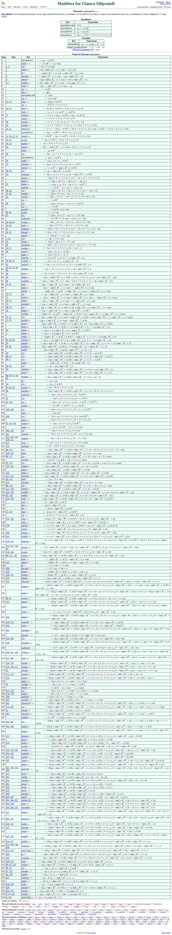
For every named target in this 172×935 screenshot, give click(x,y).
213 (12, 824)
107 (16, 437)
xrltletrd (25, 269)
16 (10, 136)
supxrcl (25, 168)
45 (7, 212)
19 (7, 122)
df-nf (90, 917)
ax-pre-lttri (39, 914)
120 (11, 466)
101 (7, 437)
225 (10, 871)
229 (12, 884)
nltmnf (24, 235)
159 (7, 663)
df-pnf (97, 924)
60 (10, 261)
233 (9, 897)
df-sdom (80, 924)
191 (7, 768)
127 (7, 489)
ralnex (24, 881)
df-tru (68, 917)
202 (7, 780)
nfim (23, 108)
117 (10, 456)
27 (7, 284)
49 (13, 222)
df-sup (89, 924)
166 (7, 643)
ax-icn (41, 912)
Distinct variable (74, 47)
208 (12, 807)
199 (7, 770)
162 (7, 625)
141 (7, 536)
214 (7, 841)
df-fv (160, 921)
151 (12, 575)
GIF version (167, 7)
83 (10, 340)
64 (7, 273)
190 (16, 845)
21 (10, 129)
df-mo (106, 917)
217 (12, 841)
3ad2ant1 (25, 174)
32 (10, 268)
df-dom (70, 924)
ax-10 (101, 910)
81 (7, 346)
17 (7, 115)
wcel (87, 904)
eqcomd (25, 76)
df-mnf (106, 924)
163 (7, 630)
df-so (35, 921)
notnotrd (25, 304)
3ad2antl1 (26, 245)
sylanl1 (25, 598)
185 (7, 714)
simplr (24, 607)
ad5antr (25, 670)
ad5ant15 (25, 581)
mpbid (24, 495)
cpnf (66, 906)
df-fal (75, 917)
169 (12, 658)
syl (23, 66)
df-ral (4, 919)
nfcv (23, 92)
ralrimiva (25, 877)
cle (104, 906)
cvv (120, 904)
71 (7, 297)
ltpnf (23, 559)
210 (16, 807)
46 (10, 212)
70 (10, 294)
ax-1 (33, 910)
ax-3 (44, 910)
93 (7, 369)
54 (9, 239)
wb (46, 904)
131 (10, 555)
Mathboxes (33, 7)
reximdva (25, 858)
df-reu (29, 919)
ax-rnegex (6, 914)
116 (11, 453)
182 (7, 703)
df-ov (11, 924)
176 (7, 694)
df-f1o (152, 921)
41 (7, 197)
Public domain (91, 933)
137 (12, 546)
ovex (24, 502)
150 (7, 571)
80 (7, 864)
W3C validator (166, 933)
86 (10, 346)
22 (13, 136)
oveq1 (24, 612)
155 (7, 845)
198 (12, 768)
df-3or (51, 917)
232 (13, 894)
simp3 (24, 420)
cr (31, 906)
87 (10, 864)
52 (10, 232)
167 (12, 652)
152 (7, 578)
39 (10, 190)
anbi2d (24, 115)
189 (12, 845)
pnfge (24, 63)
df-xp (43, 921)
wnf (78, 904)
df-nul (99, 919)
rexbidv (25, 125)
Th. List (25, 7)
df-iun (154, 919)
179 (12, 694)
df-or (43, 917)
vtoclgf (24, 136)
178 (12, 691)
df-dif (69, 919)
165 (12, 638)
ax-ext (125, 910)
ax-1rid (163, 912)
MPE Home (17, 7)
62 (7, 264)
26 (7, 147)
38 (7, 190)
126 (10, 485)
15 (10, 108)
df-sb (98, 917)
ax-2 (39, 910)
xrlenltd (25, 871)
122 (7, 473)
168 (16, 652)
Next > (168, 2)
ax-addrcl (62, 912)
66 (7, 281)
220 (7, 854)
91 (13, 376)
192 (7, 750)
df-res (90, 921)
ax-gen (50, 910)
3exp (24, 273)
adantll (24, 578)
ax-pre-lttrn (52, 914)
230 (7, 887)
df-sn (122, 919)
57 (10, 248)
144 (12, 552)
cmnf (77, 906)
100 (7, 453)
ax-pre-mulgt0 (79, 914)
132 (7, 552)
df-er (54, 924)
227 (7, 877)
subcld (24, 797)
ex (23, 854)
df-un (77, 919)
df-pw (115, 919)
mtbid (24, 301)
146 (7, 861)
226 (10, 874)
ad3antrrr (25, 630)
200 (7, 824)
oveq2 (24, 118)
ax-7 (79, 910)
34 (7, 174)
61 (13, 261)
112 (11, 440)
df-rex (12, 919)
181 (7, 700)
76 (7, 317)
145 (15, 555)
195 (7, 757)
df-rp (159, 924)
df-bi (30, 917)
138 (7, 525)
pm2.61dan (26, 850)
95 (7, 378)
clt (95, 906)
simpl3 (24, 178)
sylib (24, 884)
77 (10, 317)
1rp (23, 89)
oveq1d (25, 197)
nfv (23, 98)
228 (7, 884)
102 (10, 402)
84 (13, 340)
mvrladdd (26, 807)
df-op (137, 919)
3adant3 (25, 164)
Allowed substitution (81, 49)
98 (10, 387)
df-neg (150, 924)
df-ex (83, 917)
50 (10, 225)
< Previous (160, 2)
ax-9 (93, 910)
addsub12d (26, 800)
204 (12, 800)
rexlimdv (25, 281)
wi (40, 904)
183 (12, 707)
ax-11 (109, 910)
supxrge (24, 929)
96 (7, 456)
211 (7, 812)
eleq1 (24, 112)
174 (7, 678)
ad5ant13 (25, 714)
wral (104, 904)
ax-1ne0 (153, 912)
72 (10, 301)
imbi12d (25, 129)
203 (7, 819)
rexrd (24, 625)
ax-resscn (21, 912)
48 (10, 222)
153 (7, 581)
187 (12, 722)
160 (7, 617)
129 (10, 495)
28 (7, 154)
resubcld (25, 476)
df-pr (130, 919)
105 (12, 437)
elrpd (24, 498)
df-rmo (20, 919)
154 (7, 850)
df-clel (140, 917)
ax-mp (24, 140)
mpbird (25, 193)
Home (9, 7)
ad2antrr (25, 369)
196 (12, 757)
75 (7, 320)
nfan (23, 102)
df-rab (37, 919)
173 (12, 674)
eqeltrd (24, 757)
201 (7, 777)
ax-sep (134, 910)
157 (7, 602)
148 (7, 575)
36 (7, 232)
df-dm (75, 921)
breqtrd (25, 83)
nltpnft (24, 291)
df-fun (116, 921)
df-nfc (148, 917)
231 (12, 891)
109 (7, 431)
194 (16, 750)
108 (7, 440)
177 (7, 691)
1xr (23, 200)
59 (7, 261)
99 (7, 391)
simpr (24, 181)
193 (12, 750)
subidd (24, 777)
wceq (70, 904)
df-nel (164, 917)
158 (12, 667)
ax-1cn (31, 912)
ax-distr (132, 912)
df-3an (59, 917)
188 (12, 726)
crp (123, 906)
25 (10, 143)
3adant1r (25, 700)
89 (7, 376)
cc (23, 906)
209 (12, 804)
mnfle (24, 363)
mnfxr (24, 150)
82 (7, 340)
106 (7, 416)
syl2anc (25, 222)
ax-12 (117, 910)
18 (7, 129)
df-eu (114, 917)
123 (12, 476)
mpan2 (24, 143)
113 (7, 443)
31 (7, 164)
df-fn (123, 921)
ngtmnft (25, 187)
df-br (162, 919)
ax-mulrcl (84, 912)
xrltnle (24, 336)
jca (23, 307)
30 (7, 161)
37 (7, 193)
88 (7, 356)
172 (7, 674)
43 (7, 203)
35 (13, 268)
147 (7, 562)
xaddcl (24, 406)
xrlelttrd (25, 377)
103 (7, 409)
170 (12, 663)
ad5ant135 (26, 703)
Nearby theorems (165, 4)
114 (7, 446)
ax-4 (58, 910)
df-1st (38, 924)
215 (7, 836)
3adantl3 (25, 229)
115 (10, 450)
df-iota (107, 921)
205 (7, 797)
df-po (27, 921)
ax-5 (65, 910)
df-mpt (11, 921)
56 (7, 245)
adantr (24, 69)
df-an (37, 917)
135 (7, 519)
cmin (113, 906)
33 (10, 171)
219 (12, 850)
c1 (46, 906)
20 (7, 125)
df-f (130, 921)
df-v (44, 919)
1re (23, 206)
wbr (148, 904)
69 (7, 301)
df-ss (91, 919)
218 (7, 847)
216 (12, 836)
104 (12, 409)
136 (12, 519)
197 (7, 760)
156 (7, 667)
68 (7, 307)
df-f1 (137, 921)
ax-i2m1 (142, 912)
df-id (20, 921)
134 (10, 512)
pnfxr (24, 413)
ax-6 (72, 910)
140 (7, 533)
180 (7, 696)
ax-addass (109, 912)
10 (7, 140)
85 (7, 343)
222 (12, 861)
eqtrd (24, 225)
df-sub (141, 924)
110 (11, 431)
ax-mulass (121, 912)
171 (16, 667)
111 (7, 434)
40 (10, 193)
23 (17, 136)
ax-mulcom (97, 912)
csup (16, 906)
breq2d (24, 122)
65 (7, 277)
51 (7, 229)
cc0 (38, 906)
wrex (112, 904)
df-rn (82, 921)
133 (7, 546)
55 (7, 241)
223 (14, 864)
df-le (132, 924)
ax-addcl (51, 912)
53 (7, 248)
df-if (107, 919)
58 (17, 268)
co (7, 906)
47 (7, 215)
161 (7, 658)
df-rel (51, 921)
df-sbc (52, 919)
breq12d (25, 819)
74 (10, 307)
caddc (55, 906)
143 (16, 546)
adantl (24, 79)
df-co (67, 921)
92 (10, 366)
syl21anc (25, 846)
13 (10, 102)
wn (34, 904)
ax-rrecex (17, 914)
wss (129, 904)
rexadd (24, 746)
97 (7, 387)
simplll (24, 586)
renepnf (25, 209)
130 (12, 498)
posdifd (25, 492)
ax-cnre (28, 914)
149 (7, 568)
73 (7, 304)
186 (7, 722)
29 (7, 268)
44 (7, 222)
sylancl (24, 423)
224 (7, 891)
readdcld (25, 753)
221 (7, 858)
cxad (133, 906)
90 (10, 376)
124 (7, 498)
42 (7, 225)
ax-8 (86, 910)
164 (7, 652)
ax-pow (151, 910)
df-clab (122, 917)
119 (10, 463)
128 (12, 492)
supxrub (25, 258)
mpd (23, 284)
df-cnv (58, 921)
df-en (62, 924)
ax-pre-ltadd (64, 914)
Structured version (143, 7)
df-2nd (46, 924)
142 (12, 541)
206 (7, 794)
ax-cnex (10, 912)
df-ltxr (124, 924)
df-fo (145, 921)
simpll (24, 349)
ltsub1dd (25, 769)
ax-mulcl (73, 912)
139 (7, 541)
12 (7, 102)
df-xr (115, 924)
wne (96, 904)
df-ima (98, 921)
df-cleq (131, 917)
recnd (24, 774)
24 (10, 140)
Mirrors (3, 7)
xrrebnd (25, 314)
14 (7, 108)
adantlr (24, 343)
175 (7, 707)
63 (7, 270)
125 (7, 482)
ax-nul (142, 910)
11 (7, 136)
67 (10, 284)
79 (9, 894)
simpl (24, 86)
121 (7, 476)
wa (53, 904)
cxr (86, 906)
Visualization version (156, 7)
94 (17, 376)
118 (7, 466)
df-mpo (29, 924)
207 (12, 797)
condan (25, 248)
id (22, 73)
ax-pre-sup (92, 914)
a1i (23, 154)
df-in (84, 919)
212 (12, 819)
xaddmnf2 (26, 218)
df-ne (156, 917)
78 (10, 320)
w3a (61, 904)
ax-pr (160, 910)
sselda (24, 161)
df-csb (61, 919)
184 (7, 726)
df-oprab (20, 924)
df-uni (145, 919)
